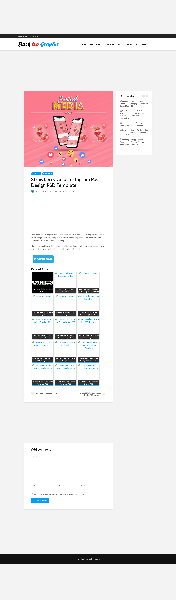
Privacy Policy (33, 36)
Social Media (36, 173)
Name (33, 485)
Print (84, 44)
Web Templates (113, 44)
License (25, 36)
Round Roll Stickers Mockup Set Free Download (138, 113)
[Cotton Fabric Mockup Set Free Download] (124, 132)
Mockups (128, 44)
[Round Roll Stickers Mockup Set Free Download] (124, 114)
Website (83, 485)
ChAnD (36, 191)
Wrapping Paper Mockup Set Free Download (137, 142)
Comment (34, 456)
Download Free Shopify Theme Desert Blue (139, 103)
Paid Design (141, 44)
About (20, 36)
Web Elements (96, 44)
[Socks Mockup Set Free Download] (124, 124)
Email (58, 485)
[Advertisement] (88, 17)
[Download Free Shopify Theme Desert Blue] (124, 103)
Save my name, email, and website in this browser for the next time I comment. (59, 494)
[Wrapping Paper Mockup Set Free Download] (124, 142)
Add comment (59, 191)
